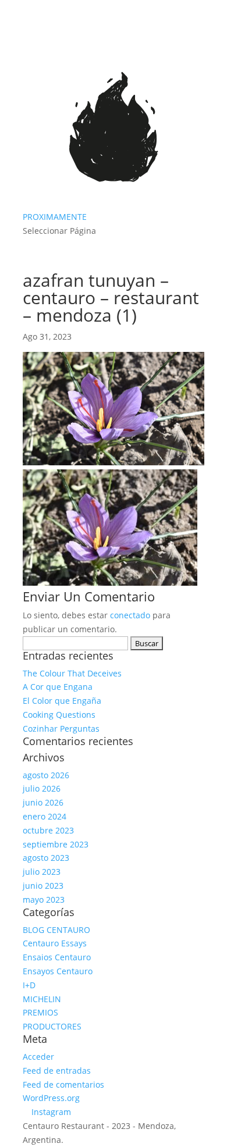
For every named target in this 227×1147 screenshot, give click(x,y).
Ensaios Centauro (57, 957)
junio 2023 (43, 885)
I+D (29, 985)
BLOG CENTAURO (56, 929)
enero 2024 (44, 816)
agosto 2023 (46, 857)
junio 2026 (43, 802)
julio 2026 (42, 788)
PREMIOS (40, 1012)
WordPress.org (51, 1097)
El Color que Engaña (62, 700)
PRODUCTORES (52, 1026)
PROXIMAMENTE (55, 216)
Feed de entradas (57, 1070)
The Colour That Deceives (72, 673)
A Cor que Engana (58, 686)
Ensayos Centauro (58, 971)
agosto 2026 (46, 775)
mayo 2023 (44, 899)
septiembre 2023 (55, 844)
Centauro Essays (55, 943)
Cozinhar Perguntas (61, 728)
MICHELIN (42, 998)
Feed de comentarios (63, 1084)
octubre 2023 (48, 830)
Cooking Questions (59, 714)
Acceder (38, 1056)
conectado (130, 615)
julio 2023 (42, 871)
